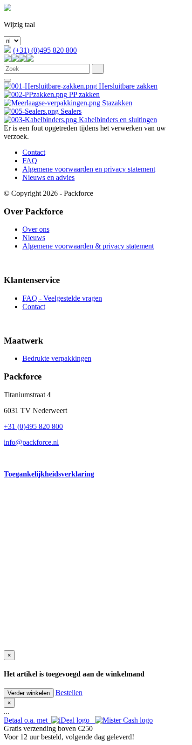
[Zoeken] (98, 69)
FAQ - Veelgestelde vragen (62, 298)
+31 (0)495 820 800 (33, 426)
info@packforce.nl (31, 442)
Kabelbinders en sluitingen (117, 120)
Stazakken (116, 103)
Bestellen (68, 693)
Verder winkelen (28, 693)
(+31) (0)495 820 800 (45, 50)
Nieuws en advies (48, 177)
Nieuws (33, 237)
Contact (33, 152)
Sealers (70, 111)
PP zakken (83, 94)
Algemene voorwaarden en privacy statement (88, 169)
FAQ (29, 161)
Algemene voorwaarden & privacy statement (88, 246)
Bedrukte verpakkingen (56, 358)
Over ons (35, 229)
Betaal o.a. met (27, 720)
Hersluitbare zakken (127, 86)
